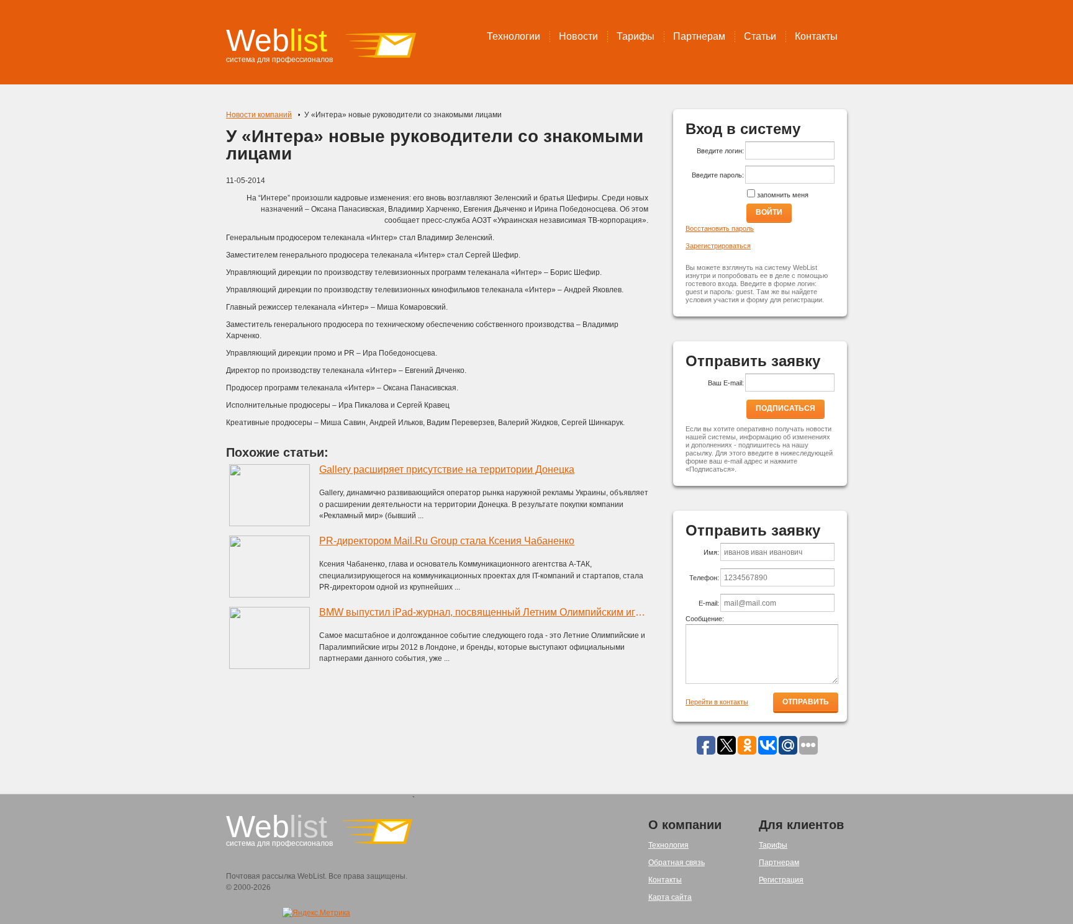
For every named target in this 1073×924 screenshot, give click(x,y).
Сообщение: (705, 618)
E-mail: (709, 603)
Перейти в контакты (717, 702)
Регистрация (781, 880)
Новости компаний (259, 114)
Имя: (711, 552)
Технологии (513, 36)
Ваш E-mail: (726, 383)
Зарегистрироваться (718, 245)
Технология (668, 845)
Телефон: (704, 577)
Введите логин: (720, 151)
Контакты (816, 36)
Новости (578, 36)
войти (769, 212)
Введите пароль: (718, 175)
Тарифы (635, 36)
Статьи (760, 36)
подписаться (785, 408)
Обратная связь (676, 862)
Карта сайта (670, 897)
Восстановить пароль (720, 228)
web (276, 40)
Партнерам (699, 36)
